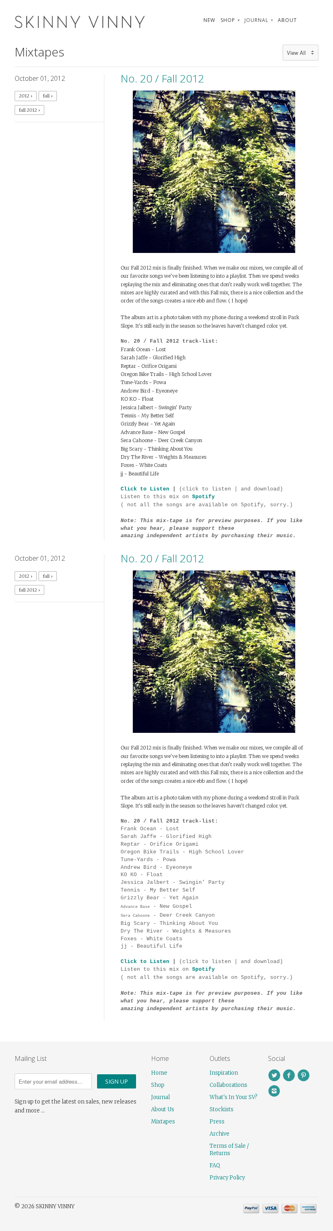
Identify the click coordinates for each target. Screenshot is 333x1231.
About (287, 20)
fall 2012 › (29, 110)
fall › (47, 96)
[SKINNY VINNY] (62, 21)
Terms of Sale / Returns (229, 1149)
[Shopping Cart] (310, 20)
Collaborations (228, 1085)
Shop (230, 20)
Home (159, 1072)
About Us (162, 1109)
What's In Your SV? (233, 1097)
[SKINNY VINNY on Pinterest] (304, 1075)
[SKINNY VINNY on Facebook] (290, 1075)
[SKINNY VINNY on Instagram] (275, 1091)
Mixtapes (39, 51)
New (209, 20)
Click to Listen (145, 489)
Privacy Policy (227, 1177)
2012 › (25, 96)
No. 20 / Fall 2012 (162, 78)
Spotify (203, 497)
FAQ (215, 1165)
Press (217, 1121)
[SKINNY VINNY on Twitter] (275, 1075)
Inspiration (224, 1072)
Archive (219, 1133)
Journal (258, 20)
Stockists (222, 1109)
